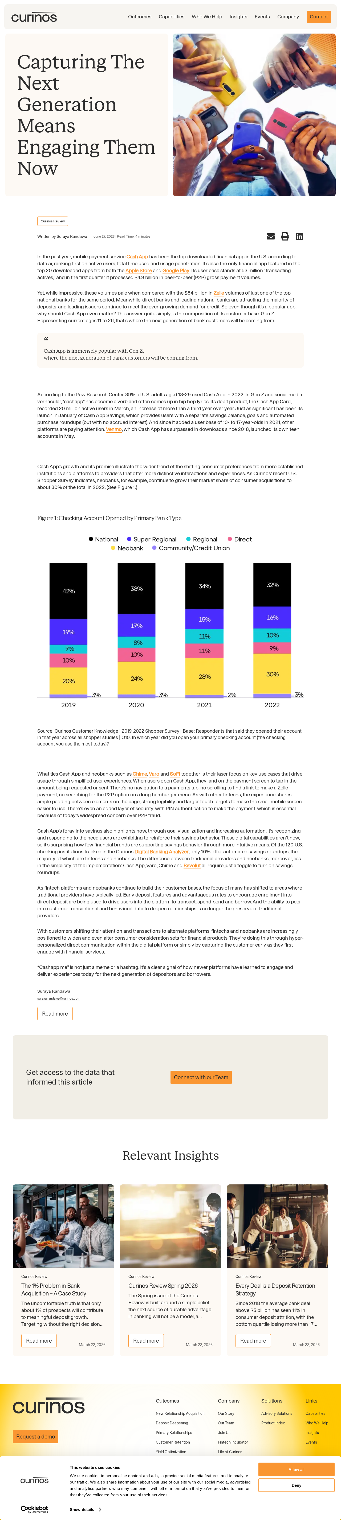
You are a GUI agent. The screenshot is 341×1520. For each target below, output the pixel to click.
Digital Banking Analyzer (162, 852)
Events (262, 17)
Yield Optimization (171, 1452)
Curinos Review (53, 221)
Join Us (224, 1433)
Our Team (226, 1423)
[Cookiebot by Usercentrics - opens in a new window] (34, 1510)
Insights (238, 17)
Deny (296, 1485)
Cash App (137, 257)
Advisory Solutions (276, 1413)
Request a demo (35, 1436)
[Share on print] (285, 236)
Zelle (219, 293)
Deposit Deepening (172, 1423)
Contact (319, 17)
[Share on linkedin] (299, 236)
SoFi (175, 774)
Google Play (176, 270)
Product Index (273, 1423)
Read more (55, 1013)
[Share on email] (271, 236)
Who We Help (207, 17)
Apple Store (138, 270)
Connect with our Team (201, 1077)
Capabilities (171, 17)
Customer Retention (173, 1442)
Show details (82, 1509)
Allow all (297, 1469)
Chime (140, 774)
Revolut (192, 865)
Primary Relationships (174, 1433)
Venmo (114, 429)
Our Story (226, 1413)
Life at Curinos (230, 1452)
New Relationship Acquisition (180, 1413)
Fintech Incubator (233, 1442)
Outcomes (139, 17)
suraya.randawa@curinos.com (58, 998)
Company (288, 17)
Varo (154, 774)
